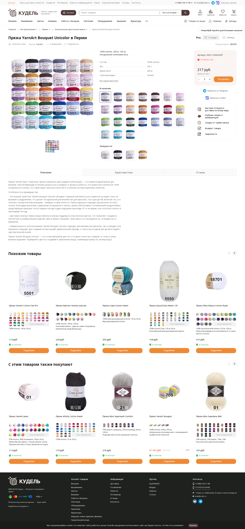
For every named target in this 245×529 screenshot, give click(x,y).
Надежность (211, 134)
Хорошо (193, 525)
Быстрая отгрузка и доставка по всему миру (217, 109)
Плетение (88, 21)
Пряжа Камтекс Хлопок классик (71, 305)
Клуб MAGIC (154, 483)
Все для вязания (27, 29)
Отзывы (125, 2)
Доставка (114, 483)
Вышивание (27, 21)
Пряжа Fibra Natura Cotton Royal (212, 305)
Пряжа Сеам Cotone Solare (115, 305)
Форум (152, 487)
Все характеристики (109, 81)
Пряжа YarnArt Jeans (18, 416)
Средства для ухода (80, 520)
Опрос (97, 2)
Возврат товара (213, 128)
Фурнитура (136, 21)
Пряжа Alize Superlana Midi (208, 416)
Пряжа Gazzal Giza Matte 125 (163, 305)
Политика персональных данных (21, 502)
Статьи (152, 494)
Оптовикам (62, 2)
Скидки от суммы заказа (217, 122)
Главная (12, 29)
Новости (114, 491)
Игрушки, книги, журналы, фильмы (86, 516)
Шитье (40, 21)
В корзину (223, 79)
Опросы (152, 491)
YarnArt (39, 44)
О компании (115, 487)
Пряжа (45, 29)
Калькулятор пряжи (111, 2)
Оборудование (105, 21)
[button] (229, 253)
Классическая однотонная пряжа (70, 29)
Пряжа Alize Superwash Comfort (118, 416)
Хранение (121, 21)
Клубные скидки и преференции (214, 116)
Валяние (52, 21)
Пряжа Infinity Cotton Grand (69, 416)
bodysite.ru (24, 506)
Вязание (12, 21)
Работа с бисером (70, 21)
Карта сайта (41, 502)
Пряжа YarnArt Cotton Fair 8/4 (23, 305)
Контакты (136, 2)
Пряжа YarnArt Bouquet (160, 416)
